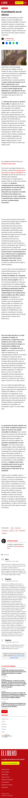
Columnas (4, 8)
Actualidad (3, 668)
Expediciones (4, 774)
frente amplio (22, 530)
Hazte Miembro (19, 2)
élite (16, 530)
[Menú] (25, 3)
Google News (4, 719)
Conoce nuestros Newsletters (10, 763)
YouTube (3, 729)
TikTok (3, 731)
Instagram (3, 726)
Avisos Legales (5, 772)
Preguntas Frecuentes (6, 784)
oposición (4, 533)
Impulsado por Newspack (7, 795)
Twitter (3, 721)
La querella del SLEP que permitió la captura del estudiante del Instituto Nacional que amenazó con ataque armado (13, 672)
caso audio (17, 528)
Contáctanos (4, 787)
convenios (11, 530)
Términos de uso (5, 777)
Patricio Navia (10, 38)
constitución (5, 530)
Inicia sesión (16, 655)
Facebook (3, 724)
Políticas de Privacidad (7, 779)
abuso (12, 528)
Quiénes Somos (5, 769)
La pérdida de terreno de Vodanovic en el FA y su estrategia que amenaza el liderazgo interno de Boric (13, 705)
